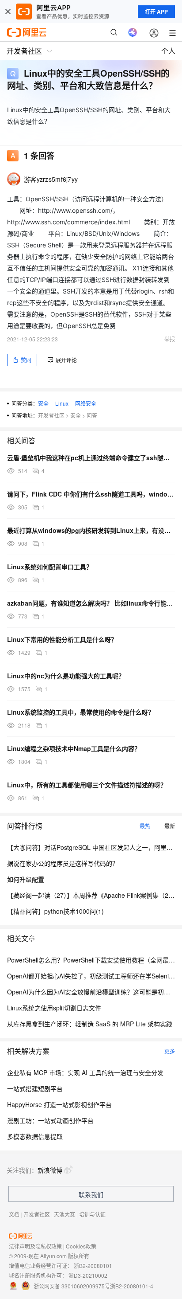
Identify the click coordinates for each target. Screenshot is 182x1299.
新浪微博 (50, 1170)
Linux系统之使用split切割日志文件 (54, 1007)
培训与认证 (92, 1214)
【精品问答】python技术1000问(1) (55, 911)
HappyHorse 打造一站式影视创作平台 (59, 1104)
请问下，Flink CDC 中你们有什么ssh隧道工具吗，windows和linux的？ (91, 493)
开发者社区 (51, 415)
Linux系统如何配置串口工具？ (49, 566)
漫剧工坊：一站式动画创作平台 (50, 1120)
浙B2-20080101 (93, 1265)
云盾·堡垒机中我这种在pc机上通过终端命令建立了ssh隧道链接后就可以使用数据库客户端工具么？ (91, 457)
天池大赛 (64, 1214)
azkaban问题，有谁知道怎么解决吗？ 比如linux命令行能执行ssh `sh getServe (91, 603)
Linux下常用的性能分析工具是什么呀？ (62, 639)
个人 (168, 51)
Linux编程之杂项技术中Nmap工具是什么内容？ (73, 748)
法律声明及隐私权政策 (35, 1246)
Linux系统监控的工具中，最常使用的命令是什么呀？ (80, 712)
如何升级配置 (25, 879)
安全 (43, 403)
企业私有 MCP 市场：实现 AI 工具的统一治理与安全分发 (85, 1072)
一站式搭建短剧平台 (35, 1088)
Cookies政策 (81, 1246)
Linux (61, 403)
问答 (92, 415)
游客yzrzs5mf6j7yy (51, 179)
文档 (14, 1214)
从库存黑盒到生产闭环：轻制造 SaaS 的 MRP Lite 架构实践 (89, 1023)
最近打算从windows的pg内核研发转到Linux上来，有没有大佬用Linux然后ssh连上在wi (91, 530)
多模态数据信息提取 (35, 1136)
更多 (169, 1051)
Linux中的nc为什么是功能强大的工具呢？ (66, 675)
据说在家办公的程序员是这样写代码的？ (62, 863)
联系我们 (91, 1194)
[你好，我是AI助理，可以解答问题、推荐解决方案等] (132, 32)
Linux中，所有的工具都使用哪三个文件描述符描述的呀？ (87, 784)
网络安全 (85, 403)
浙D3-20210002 (87, 1275)
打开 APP (156, 12)
